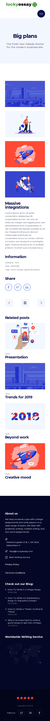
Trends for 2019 (18, 397)
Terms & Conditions (15, 573)
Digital (27, 270)
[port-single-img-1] (25, 94)
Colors (14, 270)
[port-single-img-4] (25, 184)
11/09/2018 (12, 592)
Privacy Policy (12, 564)
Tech (17, 262)
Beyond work (17, 437)
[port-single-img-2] (25, 124)
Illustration (35, 270)
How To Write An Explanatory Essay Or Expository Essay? (24, 599)
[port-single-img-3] (25, 154)
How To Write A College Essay (24, 589)
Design (20, 270)
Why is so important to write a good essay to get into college (24, 621)
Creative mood (18, 477)
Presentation (16, 357)
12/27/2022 (13, 625)
